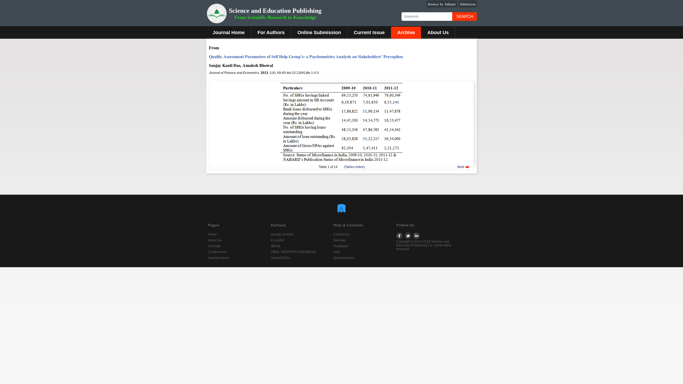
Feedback (340, 246)
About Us (438, 32)
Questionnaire (343, 258)
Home (212, 234)
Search (464, 16)
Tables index (354, 167)
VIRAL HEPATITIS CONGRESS (293, 252)
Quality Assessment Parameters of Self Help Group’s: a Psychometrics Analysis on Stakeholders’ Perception (306, 56)
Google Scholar (282, 234)
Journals (214, 246)
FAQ (336, 252)
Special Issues (218, 258)
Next (460, 167)
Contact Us (341, 234)
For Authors (271, 32)
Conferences (217, 252)
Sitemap (339, 240)
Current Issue (369, 32)
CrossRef (277, 240)
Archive (406, 32)
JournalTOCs (280, 258)
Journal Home (229, 32)
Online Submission (319, 32)
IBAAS (275, 246)
